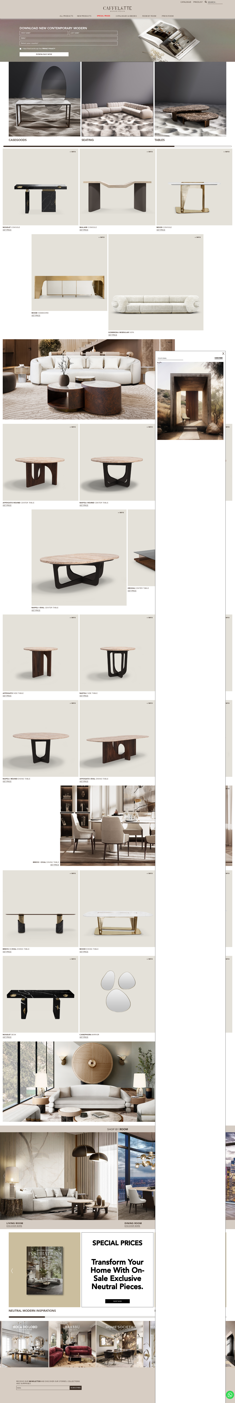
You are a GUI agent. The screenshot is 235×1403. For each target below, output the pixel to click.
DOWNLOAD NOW (44, 54)
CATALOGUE (186, 2)
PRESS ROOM (168, 16)
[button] (223, 99)
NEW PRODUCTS (84, 16)
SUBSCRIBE (76, 1388)
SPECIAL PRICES (103, 16)
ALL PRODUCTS (66, 16)
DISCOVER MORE (14, 1226)
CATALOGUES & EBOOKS (126, 16)
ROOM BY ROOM (149, 16)
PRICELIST (198, 2)
